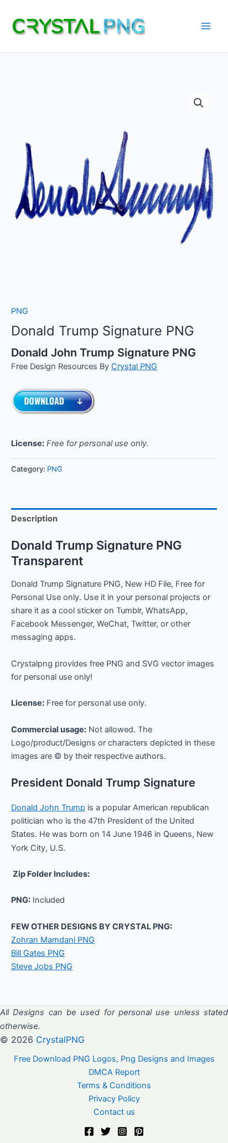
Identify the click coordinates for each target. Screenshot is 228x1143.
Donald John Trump (48, 808)
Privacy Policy (114, 1099)
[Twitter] (106, 1131)
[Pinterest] (139, 1131)
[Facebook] (89, 1131)
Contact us (114, 1112)
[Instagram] (122, 1131)
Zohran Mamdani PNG (53, 940)
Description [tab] (34, 519)
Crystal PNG (134, 366)
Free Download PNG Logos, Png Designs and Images (114, 1059)
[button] (199, 103)
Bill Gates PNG (38, 953)
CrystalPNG (60, 1039)
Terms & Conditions (114, 1085)
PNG (19, 311)
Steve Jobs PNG (41, 966)
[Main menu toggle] (206, 26)
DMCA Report (114, 1072)
